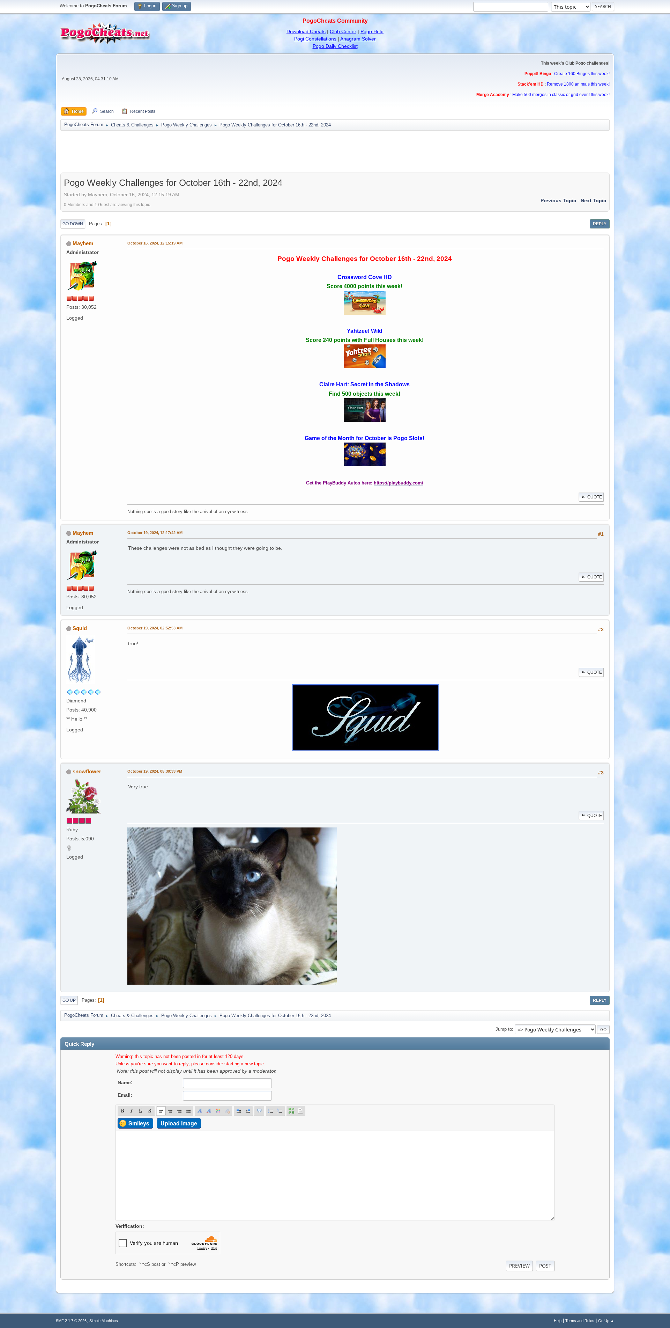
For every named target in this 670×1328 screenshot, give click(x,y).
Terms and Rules (579, 1321)
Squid (80, 628)
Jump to (504, 1029)
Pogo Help (372, 31)
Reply (599, 223)
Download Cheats (306, 31)
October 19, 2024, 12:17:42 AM (155, 533)
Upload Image (179, 1123)
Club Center (343, 31)
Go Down (72, 223)
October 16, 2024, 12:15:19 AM (155, 243)
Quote (594, 497)
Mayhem (83, 243)
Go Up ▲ (606, 1321)
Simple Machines (103, 1321)
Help (557, 1321)
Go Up (69, 1000)
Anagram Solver (358, 39)
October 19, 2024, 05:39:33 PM (154, 771)
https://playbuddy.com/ (398, 483)
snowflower (87, 771)
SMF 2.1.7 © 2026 (71, 1321)
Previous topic (558, 200)
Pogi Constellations (315, 39)
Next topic (593, 200)
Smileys (138, 1123)
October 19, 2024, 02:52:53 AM (155, 628)
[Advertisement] (335, 151)
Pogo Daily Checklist (335, 46)
